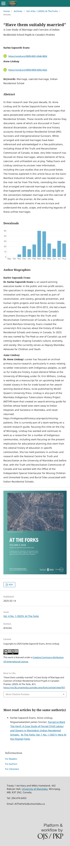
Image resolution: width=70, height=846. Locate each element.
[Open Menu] (3, 3)
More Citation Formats (17, 694)
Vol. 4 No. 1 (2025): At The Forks (42, 11)
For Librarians (12, 768)
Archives (18, 11)
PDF (10, 584)
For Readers (11, 758)
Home (6, 11)
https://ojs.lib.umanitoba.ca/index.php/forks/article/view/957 (34, 687)
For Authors (11, 763)
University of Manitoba (35, 789)
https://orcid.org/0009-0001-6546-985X (27, 56)
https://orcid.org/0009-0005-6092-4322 (27, 69)
